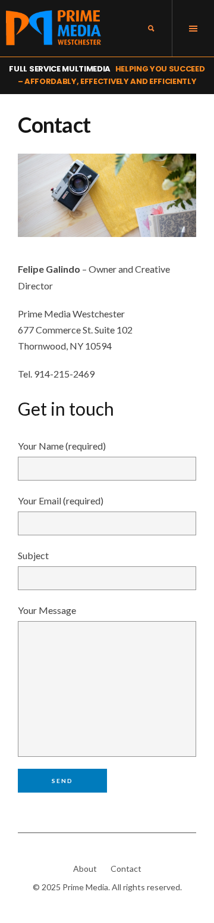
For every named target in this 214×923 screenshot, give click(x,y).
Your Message (47, 610)
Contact (126, 868)
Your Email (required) (60, 500)
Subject (33, 555)
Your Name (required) (62, 445)
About (85, 868)
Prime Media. (86, 887)
